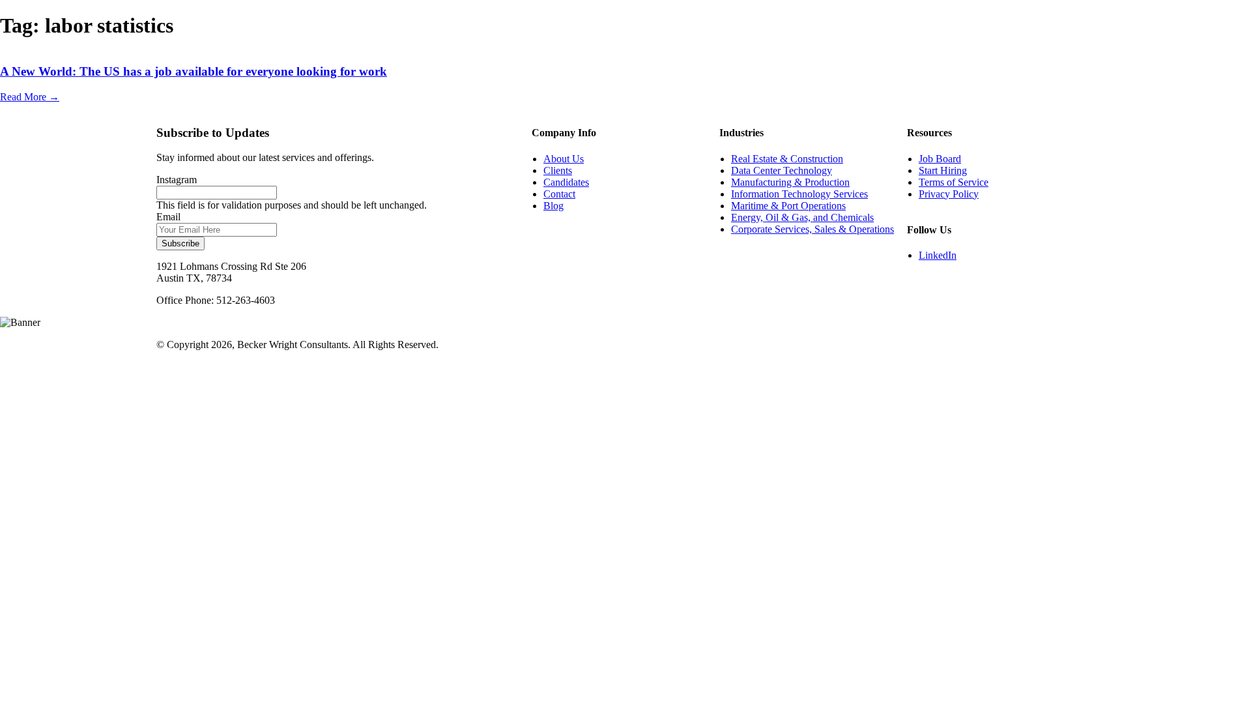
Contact (559, 193)
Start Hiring (943, 170)
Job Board (940, 158)
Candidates (566, 182)
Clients (557, 170)
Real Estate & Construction (787, 158)
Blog (553, 205)
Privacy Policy (949, 193)
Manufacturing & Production (790, 182)
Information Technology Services (799, 193)
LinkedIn (937, 255)
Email (168, 216)
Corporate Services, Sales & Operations (812, 229)
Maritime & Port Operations (788, 205)
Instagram (176, 179)
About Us (563, 158)
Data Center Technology (781, 170)
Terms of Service (953, 182)
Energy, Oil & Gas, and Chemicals (802, 217)
